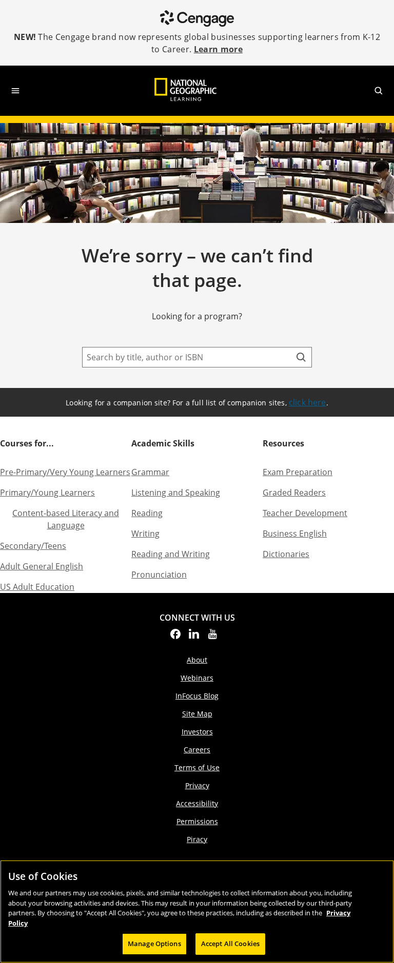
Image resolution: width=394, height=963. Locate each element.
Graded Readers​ (294, 492)
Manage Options (154, 943)
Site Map (197, 714)
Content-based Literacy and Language (65, 519)
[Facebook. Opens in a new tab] (175, 637)
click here (307, 402)
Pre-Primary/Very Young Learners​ (65, 472)
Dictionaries (286, 554)
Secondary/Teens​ (33, 545)
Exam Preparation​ (297, 472)
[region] (197, 911)
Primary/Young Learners (47, 492)
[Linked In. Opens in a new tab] (194, 637)
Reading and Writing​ (170, 554)
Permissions (197, 821)
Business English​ (295, 533)
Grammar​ (150, 472)
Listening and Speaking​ (175, 492)
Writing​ (145, 533)
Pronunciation (159, 574)
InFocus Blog (197, 696)
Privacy (197, 785)
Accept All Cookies (230, 943)
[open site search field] (378, 91)
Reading (147, 513)
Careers (197, 749)
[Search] (301, 357)
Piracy (197, 839)
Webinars (197, 678)
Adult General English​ (41, 566)
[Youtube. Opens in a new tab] (212, 637)
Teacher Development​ (305, 513)
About (197, 660)
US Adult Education (37, 586)
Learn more (218, 49)
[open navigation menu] (15, 91)
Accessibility (197, 803)
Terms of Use (197, 767)
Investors (197, 731)
